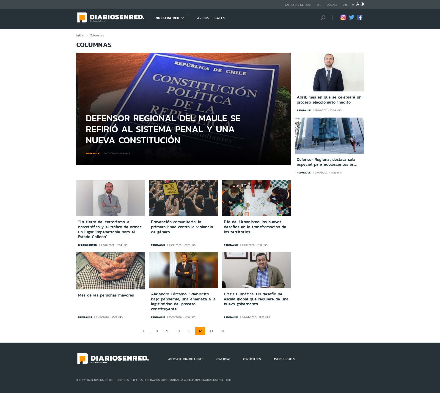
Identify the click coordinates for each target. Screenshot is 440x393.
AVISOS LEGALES (211, 18)
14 (222, 331)
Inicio (80, 35)
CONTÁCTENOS (252, 359)
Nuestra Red (167, 17)
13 (211, 331)
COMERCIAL (223, 359)
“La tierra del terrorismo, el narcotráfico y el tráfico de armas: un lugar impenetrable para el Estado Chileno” (110, 229)
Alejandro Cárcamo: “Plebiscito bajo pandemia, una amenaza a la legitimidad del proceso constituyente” (183, 301)
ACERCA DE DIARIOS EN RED (186, 359)
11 (189, 331)
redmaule (93, 153)
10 (178, 331)
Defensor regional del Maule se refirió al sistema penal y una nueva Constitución (163, 129)
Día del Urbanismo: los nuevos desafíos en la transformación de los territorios (255, 227)
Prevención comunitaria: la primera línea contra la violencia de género (182, 227)
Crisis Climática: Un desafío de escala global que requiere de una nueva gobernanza (256, 299)
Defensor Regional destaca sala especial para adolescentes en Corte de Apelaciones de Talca (326, 162)
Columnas (97, 35)
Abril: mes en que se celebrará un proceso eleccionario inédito (329, 100)
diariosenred (87, 245)
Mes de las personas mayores (106, 295)
